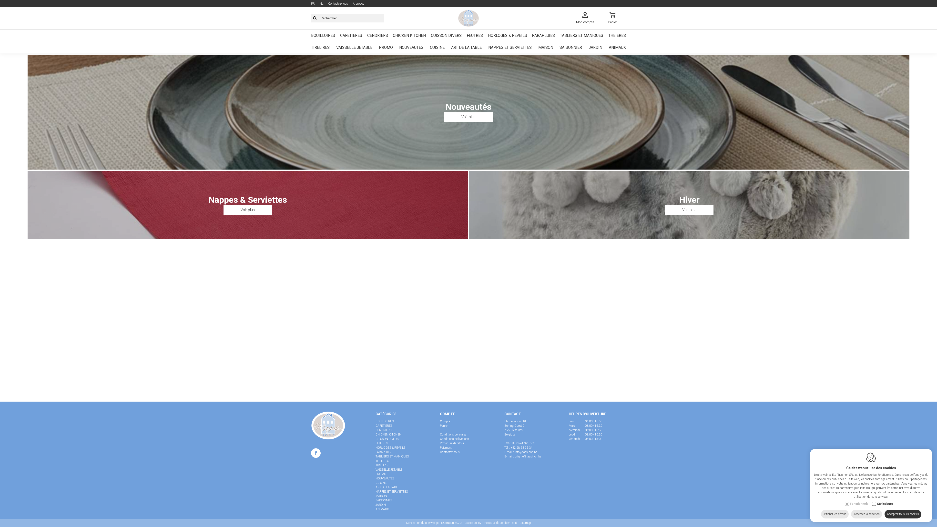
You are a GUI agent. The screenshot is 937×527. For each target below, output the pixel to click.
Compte (447, 414)
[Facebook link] (316, 454)
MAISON (545, 47)
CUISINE (437, 47)
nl (321, 3)
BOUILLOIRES (323, 35)
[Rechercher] (314, 18)
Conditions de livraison (454, 439)
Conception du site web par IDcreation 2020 (433, 523)
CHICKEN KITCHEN (409, 35)
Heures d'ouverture (587, 414)
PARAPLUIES (543, 35)
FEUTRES (475, 35)
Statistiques (885, 504)
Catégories (386, 414)
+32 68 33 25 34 (521, 447)
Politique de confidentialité (500, 523)
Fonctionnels (859, 504)
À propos (358, 3)
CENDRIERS (377, 35)
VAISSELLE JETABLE (354, 47)
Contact (512, 414)
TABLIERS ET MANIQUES (581, 35)
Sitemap (525, 523)
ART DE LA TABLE (466, 47)
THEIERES (617, 35)
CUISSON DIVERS (446, 35)
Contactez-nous (338, 3)
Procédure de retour (452, 443)
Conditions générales (453, 434)
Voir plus (468, 117)
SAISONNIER (571, 47)
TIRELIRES (320, 47)
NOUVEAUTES (411, 47)
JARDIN (595, 47)
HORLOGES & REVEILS (507, 35)
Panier (444, 425)
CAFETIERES (351, 35)
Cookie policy (473, 523)
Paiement (446, 447)
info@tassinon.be (526, 452)
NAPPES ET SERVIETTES (510, 47)
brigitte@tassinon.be (528, 456)
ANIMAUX (617, 47)
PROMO (386, 47)
